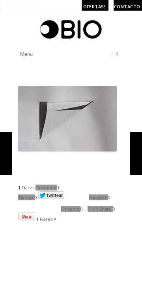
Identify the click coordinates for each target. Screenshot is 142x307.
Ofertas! (94, 6)
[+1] (39, 206)
